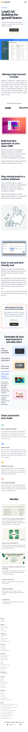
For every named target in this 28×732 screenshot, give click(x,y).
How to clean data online (5, 708)
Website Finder (3, 639)
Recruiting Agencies (4, 656)
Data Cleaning (3, 645)
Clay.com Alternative (4, 673)
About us (2, 678)
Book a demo (3, 685)
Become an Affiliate (4, 682)
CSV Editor (3, 620)
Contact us (3, 684)
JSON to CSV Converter (5, 664)
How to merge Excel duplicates (7, 713)
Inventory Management (5, 650)
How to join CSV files (5, 716)
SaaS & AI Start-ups (4, 659)
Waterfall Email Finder (5, 635)
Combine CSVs (3, 630)
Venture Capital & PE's (5, 655)
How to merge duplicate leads (6, 718)
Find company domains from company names (9, 704)
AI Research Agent (4, 627)
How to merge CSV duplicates (6, 715)
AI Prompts (3, 695)
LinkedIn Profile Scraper (5, 641)
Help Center (3, 696)
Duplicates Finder (4, 626)
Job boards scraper (4, 638)
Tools (2, 662)
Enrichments (3, 693)
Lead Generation (4, 649)
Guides (2, 691)
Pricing (2, 679)
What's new (3, 681)
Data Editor (3, 621)
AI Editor (2, 629)
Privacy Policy (3, 687)
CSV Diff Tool (3, 666)
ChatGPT (2, 636)
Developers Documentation (6, 699)
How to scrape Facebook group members (9, 707)
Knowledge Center (4, 698)
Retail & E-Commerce (5, 658)
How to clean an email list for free (7, 712)
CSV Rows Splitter (4, 667)
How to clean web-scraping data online (8, 710)
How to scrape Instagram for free (7, 705)
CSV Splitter (3, 669)
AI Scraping (3, 647)
